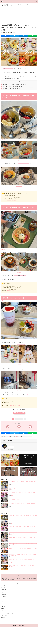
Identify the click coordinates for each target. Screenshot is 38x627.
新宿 (11, 436)
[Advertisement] (19, 15)
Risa (12, 484)
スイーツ (29, 436)
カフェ (25, 436)
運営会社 (2, 619)
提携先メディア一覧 (4, 615)
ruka (11, 556)
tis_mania (2, 339)
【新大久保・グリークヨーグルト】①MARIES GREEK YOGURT (14, 84)
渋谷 (14, 436)
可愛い (18, 436)
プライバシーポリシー (4, 620)
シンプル (3, 436)
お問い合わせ (3, 617)
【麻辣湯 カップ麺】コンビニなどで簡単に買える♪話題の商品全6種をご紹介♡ (22, 565)
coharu (12, 566)
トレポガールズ (3, 594)
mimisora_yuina (3, 139)
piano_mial (19, 364)
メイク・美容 (3, 587)
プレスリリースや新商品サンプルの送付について (9, 613)
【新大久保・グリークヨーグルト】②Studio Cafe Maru (12, 86)
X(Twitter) (2, 610)
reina (11, 545)
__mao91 (19, 160)
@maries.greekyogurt (11, 200)
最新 (7, 436)
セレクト (2, 592)
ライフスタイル (3, 589)
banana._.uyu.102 (19, 186)
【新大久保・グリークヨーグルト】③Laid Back (11, 88)
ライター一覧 (3, 606)
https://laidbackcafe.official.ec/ (15, 405)
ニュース (2, 601)
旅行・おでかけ (3, 596)
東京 (22, 436)
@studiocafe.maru (10, 290)
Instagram (11, 449)
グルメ (13, 32)
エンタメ (2, 599)
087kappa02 (3, 249)
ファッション (3, 585)
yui (11, 506)
